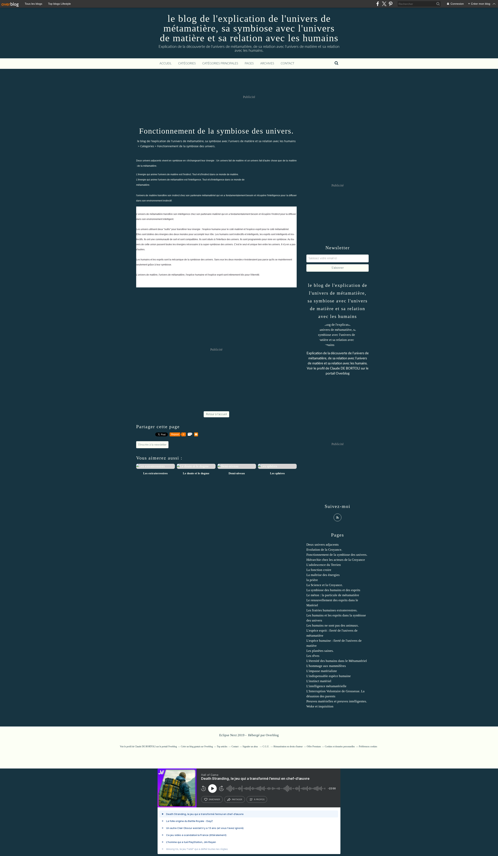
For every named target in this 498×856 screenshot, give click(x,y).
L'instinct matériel (318, 681)
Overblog (272, 735)
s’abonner (214, 799)
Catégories (187, 63)
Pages (249, 63)
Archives (267, 63)
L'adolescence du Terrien (323, 565)
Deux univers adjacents (322, 544)
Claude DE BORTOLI (345, 368)
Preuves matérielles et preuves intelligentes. (336, 701)
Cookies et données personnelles (340, 746)
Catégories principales (220, 63)
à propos (259, 799)
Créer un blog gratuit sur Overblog (197, 746)
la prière (312, 580)
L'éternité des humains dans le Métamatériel (336, 661)
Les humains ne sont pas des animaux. (332, 625)
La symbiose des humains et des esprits (333, 590)
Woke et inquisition (319, 706)
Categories (147, 146)
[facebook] (377, 4)
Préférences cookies (368, 746)
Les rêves (312, 656)
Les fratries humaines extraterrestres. (331, 610)
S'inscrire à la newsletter (152, 444)
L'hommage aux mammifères (326, 666)
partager (237, 799)
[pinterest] (390, 4)
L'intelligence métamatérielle (326, 686)
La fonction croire (318, 570)
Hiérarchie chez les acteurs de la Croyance (335, 560)
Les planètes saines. (320, 651)
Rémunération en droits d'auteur (288, 746)
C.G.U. (266, 746)
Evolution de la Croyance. (324, 549)
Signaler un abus (251, 746)
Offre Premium (314, 746)
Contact (287, 63)
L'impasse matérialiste (321, 671)
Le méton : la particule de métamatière (332, 595)
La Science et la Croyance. (324, 585)
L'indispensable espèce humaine (328, 676)
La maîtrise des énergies (323, 575)
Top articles (222, 746)
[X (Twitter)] (384, 4)
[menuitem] (165, 63)
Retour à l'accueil (216, 414)
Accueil (166, 63)
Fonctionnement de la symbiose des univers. (336, 555)
